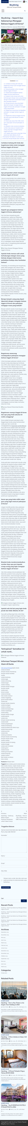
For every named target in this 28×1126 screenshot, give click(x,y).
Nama (3, 856)
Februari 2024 (4, 945)
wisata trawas (8, 805)
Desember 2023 (5, 950)
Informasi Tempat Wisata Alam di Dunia (13, 138)
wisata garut (12, 788)
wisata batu (22, 782)
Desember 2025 (5, 932)
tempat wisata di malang (12, 775)
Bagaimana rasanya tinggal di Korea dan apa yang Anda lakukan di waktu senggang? (14, 117)
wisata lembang (5, 794)
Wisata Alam (10, 761)
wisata (16, 779)
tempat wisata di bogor (19, 771)
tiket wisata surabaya (7, 779)
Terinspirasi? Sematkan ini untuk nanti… (13, 136)
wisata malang (12, 795)
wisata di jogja (21, 786)
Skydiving (14, 5)
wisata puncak (13, 797)
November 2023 (5, 953)
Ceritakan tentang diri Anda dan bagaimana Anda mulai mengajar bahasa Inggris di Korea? (15, 85)
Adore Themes (10, 1124)
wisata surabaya (6, 801)
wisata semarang (13, 799)
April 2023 (3, 964)
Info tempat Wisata (6, 668)
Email (3, 863)
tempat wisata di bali (13, 769)
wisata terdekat (5, 803)
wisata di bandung (11, 786)
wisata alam (21, 779)
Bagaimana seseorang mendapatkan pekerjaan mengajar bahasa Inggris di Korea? (15, 112)
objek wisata (16, 766)
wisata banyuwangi (12, 782)
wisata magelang (16, 794)
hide (17, 80)
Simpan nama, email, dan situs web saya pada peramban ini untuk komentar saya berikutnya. (15, 880)
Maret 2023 (3, 966)
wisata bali (17, 781)
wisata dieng (4, 788)
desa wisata (9, 764)
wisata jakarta (8, 790)
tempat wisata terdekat (19, 777)
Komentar (4, 835)
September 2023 (5, 958)
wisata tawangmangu (17, 801)
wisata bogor (5, 784)
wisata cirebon (13, 784)
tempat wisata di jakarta (8, 773)
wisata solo (22, 799)
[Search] (25, 11)
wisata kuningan (9, 792)
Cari (2, 898)
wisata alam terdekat (7, 781)
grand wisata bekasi (19, 764)
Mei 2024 (3, 937)
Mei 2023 (3, 961)
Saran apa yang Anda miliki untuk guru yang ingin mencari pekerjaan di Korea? (14, 122)
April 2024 (3, 940)
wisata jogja (16, 790)
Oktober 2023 (4, 956)
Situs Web (4, 871)
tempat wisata (9, 767)
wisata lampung (19, 792)
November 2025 (5, 934)
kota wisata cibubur (6, 766)
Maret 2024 (3, 942)
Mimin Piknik (21, 27)
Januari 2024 (4, 948)
